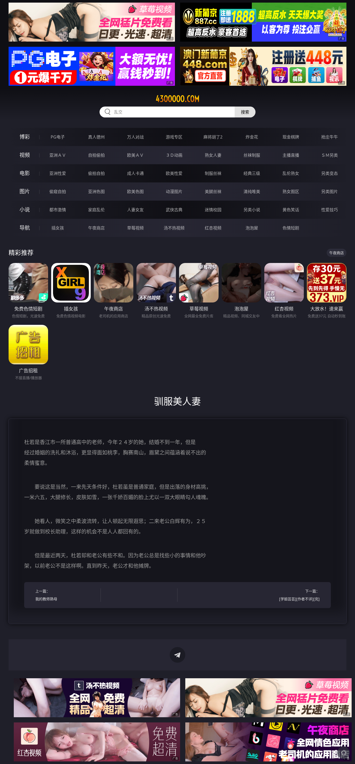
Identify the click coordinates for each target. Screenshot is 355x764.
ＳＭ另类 (329, 155)
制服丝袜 (213, 173)
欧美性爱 (174, 173)
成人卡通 (135, 173)
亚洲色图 (96, 191)
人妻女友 (135, 210)
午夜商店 (96, 228)
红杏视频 (213, 228)
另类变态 (329, 173)
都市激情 (57, 210)
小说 (24, 209)
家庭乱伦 (96, 210)
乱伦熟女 (290, 173)
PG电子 (58, 137)
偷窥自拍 (57, 191)
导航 (24, 227)
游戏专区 (174, 137)
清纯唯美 (252, 191)
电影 (24, 173)
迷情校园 (213, 210)
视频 (24, 155)
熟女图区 (290, 191)
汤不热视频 (174, 228)
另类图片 (329, 191)
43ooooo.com (178, 99)
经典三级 (252, 173)
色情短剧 (290, 228)
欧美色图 (135, 191)
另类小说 (252, 210)
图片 (24, 191)
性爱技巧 (329, 210)
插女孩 (57, 228)
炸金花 (252, 137)
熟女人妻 (213, 155)
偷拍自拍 (96, 173)
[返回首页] (343, 752)
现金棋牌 (290, 137)
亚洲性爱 (57, 173)
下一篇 (299, 595)
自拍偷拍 (96, 155)
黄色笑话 (290, 210)
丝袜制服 (252, 155)
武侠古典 (174, 210)
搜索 (245, 112)
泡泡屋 (252, 228)
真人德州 (96, 137)
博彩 (24, 136)
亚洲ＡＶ (57, 155)
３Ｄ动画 (174, 155)
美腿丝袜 (213, 191)
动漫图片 (174, 191)
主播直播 (290, 155)
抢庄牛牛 (329, 137)
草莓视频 (135, 228)
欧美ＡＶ (135, 155)
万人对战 (135, 137)
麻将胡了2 (212, 137)
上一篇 (46, 595)
